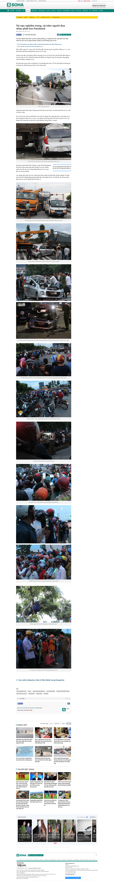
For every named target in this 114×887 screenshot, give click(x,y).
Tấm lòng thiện (55, 17)
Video (87, 859)
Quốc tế (53, 10)
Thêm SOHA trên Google (30, 34)
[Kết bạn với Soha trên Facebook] (64, 709)
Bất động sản (41, 10)
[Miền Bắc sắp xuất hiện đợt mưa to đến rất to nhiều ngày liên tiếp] (43, 751)
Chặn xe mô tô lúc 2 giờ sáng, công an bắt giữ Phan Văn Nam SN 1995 (64, 783)
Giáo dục (32, 17)
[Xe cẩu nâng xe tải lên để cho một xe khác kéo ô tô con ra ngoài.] (43, 241)
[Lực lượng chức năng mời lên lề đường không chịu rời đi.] (43, 649)
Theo (43, 698)
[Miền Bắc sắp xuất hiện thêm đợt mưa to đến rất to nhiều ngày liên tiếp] (24, 732)
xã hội (22, 46)
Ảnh (90, 859)
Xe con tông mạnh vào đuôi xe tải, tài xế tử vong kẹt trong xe (62, 167)
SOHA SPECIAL (42, 0)
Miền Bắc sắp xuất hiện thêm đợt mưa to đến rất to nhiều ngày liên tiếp (24, 741)
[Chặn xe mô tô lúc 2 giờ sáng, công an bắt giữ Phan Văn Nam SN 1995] (64, 776)
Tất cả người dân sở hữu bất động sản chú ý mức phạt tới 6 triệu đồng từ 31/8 (43, 741)
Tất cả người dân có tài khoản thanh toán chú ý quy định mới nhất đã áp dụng (62, 741)
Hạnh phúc (18, 10)
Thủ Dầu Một (31, 693)
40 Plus (48, 10)
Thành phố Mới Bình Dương (63, 691)
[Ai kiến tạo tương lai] (98, 6)
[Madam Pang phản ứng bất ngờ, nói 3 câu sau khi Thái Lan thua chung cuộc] (36, 776)
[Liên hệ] (69, 703)
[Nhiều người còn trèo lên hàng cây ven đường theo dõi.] (43, 604)
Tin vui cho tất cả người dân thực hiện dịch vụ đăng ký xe (24, 759)
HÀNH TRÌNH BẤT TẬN (32, 0)
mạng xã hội (39, 693)
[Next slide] (94, 831)
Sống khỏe (85, 10)
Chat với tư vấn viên (74, 877)
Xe (89, 10)
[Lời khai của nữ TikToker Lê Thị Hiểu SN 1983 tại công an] (40, 831)
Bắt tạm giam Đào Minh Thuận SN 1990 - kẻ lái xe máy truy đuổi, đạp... (69, 836)
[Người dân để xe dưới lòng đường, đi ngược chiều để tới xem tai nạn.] (43, 399)
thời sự (33, 707)
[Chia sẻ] (19, 35)
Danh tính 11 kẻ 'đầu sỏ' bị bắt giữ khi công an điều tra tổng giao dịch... (54, 836)
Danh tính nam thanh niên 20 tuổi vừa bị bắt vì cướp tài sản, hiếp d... (25, 836)
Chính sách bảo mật (69, 874)
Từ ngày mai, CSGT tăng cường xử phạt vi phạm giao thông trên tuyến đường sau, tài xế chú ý (64, 804)
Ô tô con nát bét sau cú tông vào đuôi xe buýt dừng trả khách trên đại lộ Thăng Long (39, 44)
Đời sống (101, 10)
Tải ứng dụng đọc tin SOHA (36, 855)
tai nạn (66, 49)
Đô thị (26, 17)
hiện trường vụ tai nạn (22, 693)
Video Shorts (22, 817)
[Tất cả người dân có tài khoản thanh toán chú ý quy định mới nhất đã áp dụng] (62, 732)
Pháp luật (78, 10)
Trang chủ (21, 859)
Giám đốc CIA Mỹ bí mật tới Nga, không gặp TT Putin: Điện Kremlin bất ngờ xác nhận (50, 784)
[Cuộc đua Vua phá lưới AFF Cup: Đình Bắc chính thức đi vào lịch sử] (50, 795)
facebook (46, 693)
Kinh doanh (34, 10)
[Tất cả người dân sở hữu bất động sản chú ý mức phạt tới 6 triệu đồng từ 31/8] (43, 732)
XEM (69, 723)
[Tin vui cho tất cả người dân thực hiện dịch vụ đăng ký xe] (24, 751)
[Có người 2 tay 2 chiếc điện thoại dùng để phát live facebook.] (43, 482)
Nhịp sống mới (66, 10)
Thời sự (28, 10)
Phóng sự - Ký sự (45, 17)
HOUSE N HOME (21, 0)
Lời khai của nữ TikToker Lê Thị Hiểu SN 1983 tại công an (39, 836)
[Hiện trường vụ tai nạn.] (43, 86)
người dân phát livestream (39, 691)
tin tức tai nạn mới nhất (33, 46)
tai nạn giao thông (50, 691)
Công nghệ (94, 10)
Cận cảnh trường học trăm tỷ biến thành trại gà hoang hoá (41, 680)
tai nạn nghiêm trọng (21, 691)
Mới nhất (12, 10)
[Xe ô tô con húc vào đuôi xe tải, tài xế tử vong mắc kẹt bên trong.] (43, 141)
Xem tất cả (92, 817)
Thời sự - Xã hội (28, 859)
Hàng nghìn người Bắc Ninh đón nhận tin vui (36, 801)
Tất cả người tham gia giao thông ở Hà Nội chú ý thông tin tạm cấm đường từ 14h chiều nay (62, 761)
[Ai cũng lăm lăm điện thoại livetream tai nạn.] (43, 441)
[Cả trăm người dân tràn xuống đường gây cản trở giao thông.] (43, 562)
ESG (24, 10)
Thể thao (59, 10)
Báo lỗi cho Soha (66, 34)
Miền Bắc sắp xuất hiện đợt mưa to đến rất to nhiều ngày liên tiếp (43, 760)
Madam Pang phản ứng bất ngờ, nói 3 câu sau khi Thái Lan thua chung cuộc (36, 784)
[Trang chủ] (15, 5)
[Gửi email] (58, 34)
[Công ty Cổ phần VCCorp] (37, 864)
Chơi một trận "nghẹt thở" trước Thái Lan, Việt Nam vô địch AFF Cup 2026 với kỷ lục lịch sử (22, 785)
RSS (94, 859)
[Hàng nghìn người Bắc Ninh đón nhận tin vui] (36, 795)
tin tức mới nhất (23, 707)
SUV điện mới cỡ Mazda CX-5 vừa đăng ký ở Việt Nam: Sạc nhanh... (84, 836)
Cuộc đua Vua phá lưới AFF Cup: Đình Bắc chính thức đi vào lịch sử (50, 803)
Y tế (38, 17)
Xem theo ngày (44, 723)
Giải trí (72, 10)
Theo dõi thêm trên (81, 817)
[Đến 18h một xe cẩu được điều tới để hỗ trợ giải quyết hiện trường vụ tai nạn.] (43, 200)
